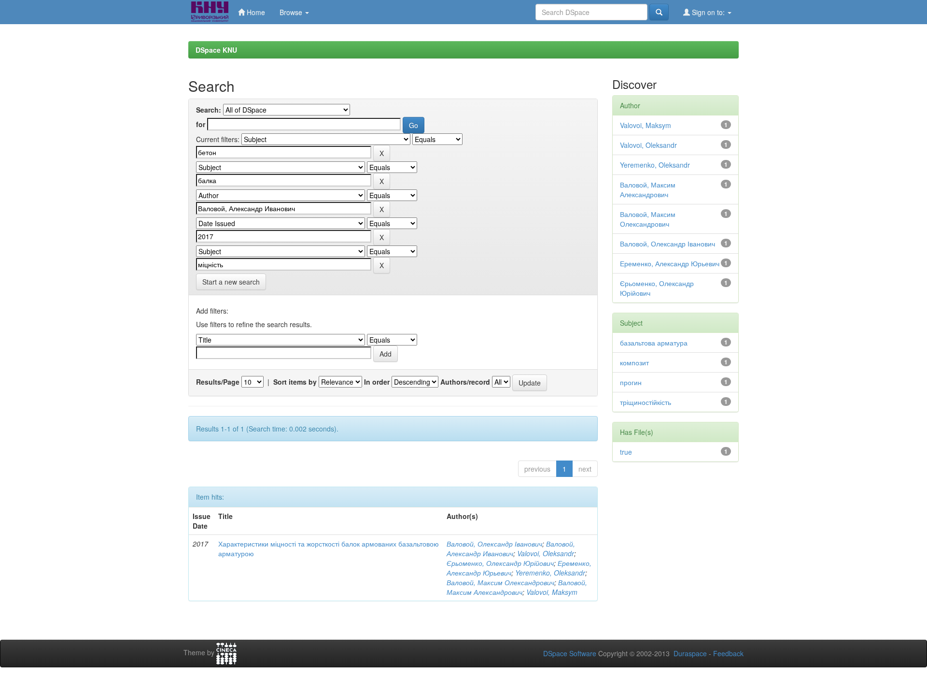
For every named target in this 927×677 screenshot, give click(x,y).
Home (255, 12)
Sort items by (295, 382)
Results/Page (217, 382)
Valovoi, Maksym (551, 592)
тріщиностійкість (645, 402)
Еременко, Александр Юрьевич (669, 263)
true (626, 452)
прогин (631, 382)
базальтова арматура (654, 342)
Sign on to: (708, 12)
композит (634, 362)
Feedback (728, 653)
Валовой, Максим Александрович (517, 587)
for (200, 124)
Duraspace (690, 653)
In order (377, 382)
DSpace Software (569, 653)
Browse (292, 12)
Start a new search (231, 282)
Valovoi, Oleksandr (545, 553)
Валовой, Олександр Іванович (494, 543)
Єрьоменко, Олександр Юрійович (500, 563)
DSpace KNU (216, 50)
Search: (208, 110)
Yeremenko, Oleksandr (550, 572)
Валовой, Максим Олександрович (500, 582)
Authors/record (465, 382)
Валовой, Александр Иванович (511, 548)
